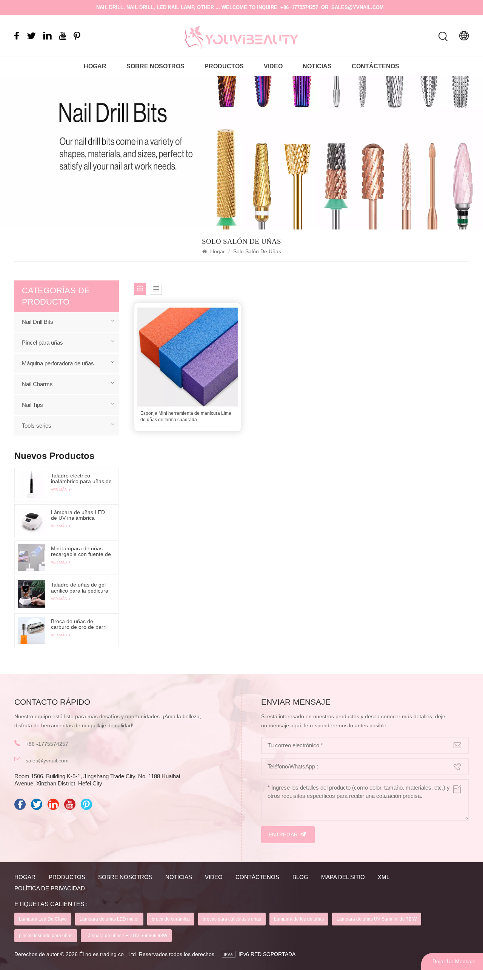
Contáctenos (375, 66)
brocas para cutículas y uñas (232, 919)
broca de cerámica (171, 919)
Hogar (95, 66)
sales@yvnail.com (357, 7)
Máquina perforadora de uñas (58, 363)
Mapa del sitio (343, 877)
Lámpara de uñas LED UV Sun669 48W (126, 935)
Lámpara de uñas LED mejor (109, 919)
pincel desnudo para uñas (45, 935)
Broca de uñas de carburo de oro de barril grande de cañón (79, 624)
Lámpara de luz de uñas (299, 919)
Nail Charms (37, 384)
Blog (300, 877)
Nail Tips (32, 405)
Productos (224, 66)
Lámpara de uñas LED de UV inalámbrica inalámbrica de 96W (78, 515)
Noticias (317, 66)
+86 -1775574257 (299, 7)
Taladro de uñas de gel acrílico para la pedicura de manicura (79, 587)
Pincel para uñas (42, 342)
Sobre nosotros (155, 66)
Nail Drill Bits (37, 322)
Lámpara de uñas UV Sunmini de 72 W (377, 919)
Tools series (36, 425)
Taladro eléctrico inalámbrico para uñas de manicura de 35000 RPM (81, 478)
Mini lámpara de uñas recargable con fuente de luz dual (81, 551)
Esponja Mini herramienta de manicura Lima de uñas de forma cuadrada (185, 416)
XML (383, 877)
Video (273, 66)
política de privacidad (49, 888)
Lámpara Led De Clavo (43, 919)
